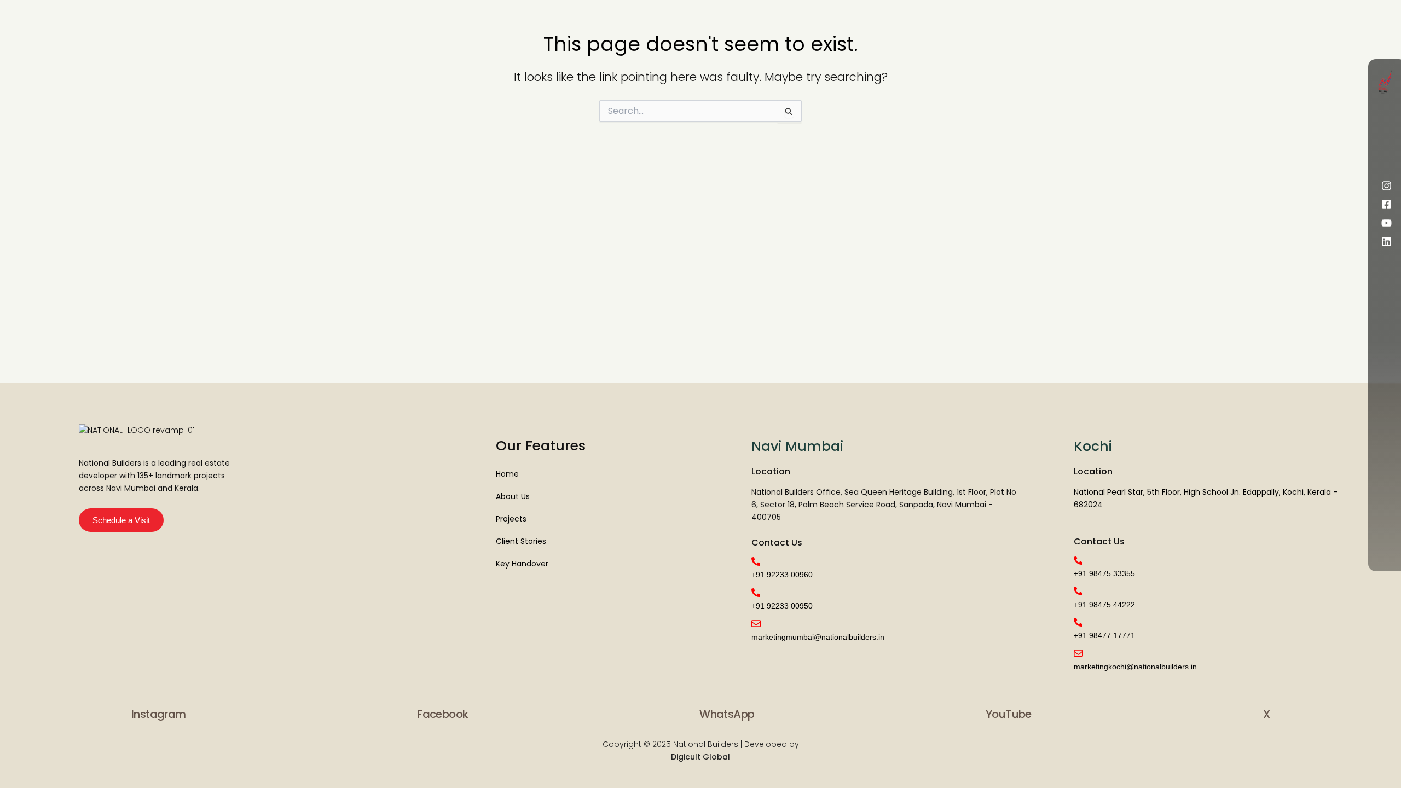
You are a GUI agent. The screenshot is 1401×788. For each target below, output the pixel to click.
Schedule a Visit (121, 520)
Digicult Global (700, 756)
